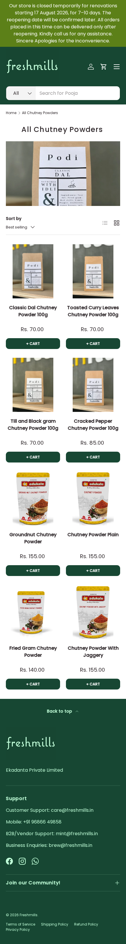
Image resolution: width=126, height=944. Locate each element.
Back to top (60, 711)
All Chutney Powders (40, 113)
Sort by (13, 218)
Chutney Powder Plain (93, 534)
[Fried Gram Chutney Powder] (33, 612)
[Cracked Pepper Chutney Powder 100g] (93, 385)
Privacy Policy (18, 929)
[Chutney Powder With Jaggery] (93, 612)
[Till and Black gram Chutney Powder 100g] (33, 385)
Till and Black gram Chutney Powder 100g (33, 424)
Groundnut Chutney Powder (33, 538)
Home (11, 113)
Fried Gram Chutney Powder (33, 651)
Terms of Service (20, 924)
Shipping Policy (54, 924)
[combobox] (63, 93)
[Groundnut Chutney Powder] (33, 498)
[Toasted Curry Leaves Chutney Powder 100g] (93, 271)
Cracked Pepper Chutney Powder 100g (93, 424)
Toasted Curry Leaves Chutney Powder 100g (93, 311)
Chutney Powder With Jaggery (93, 651)
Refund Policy (86, 924)
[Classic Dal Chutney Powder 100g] (33, 271)
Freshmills (29, 914)
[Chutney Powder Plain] (93, 498)
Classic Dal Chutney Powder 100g (33, 311)
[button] (103, 66)
